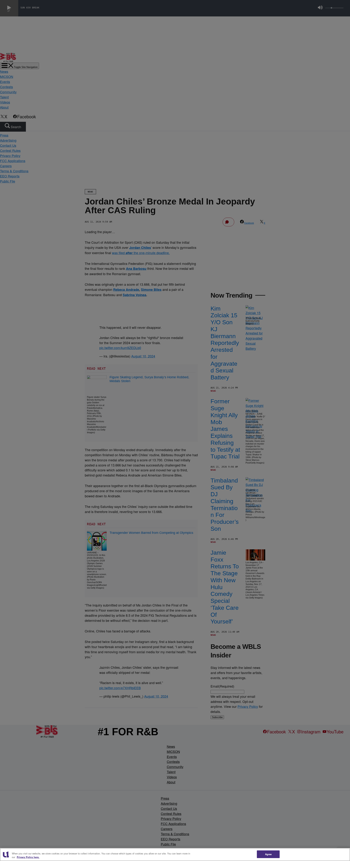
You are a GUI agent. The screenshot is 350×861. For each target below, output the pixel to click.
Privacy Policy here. (28, 857)
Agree (268, 854)
